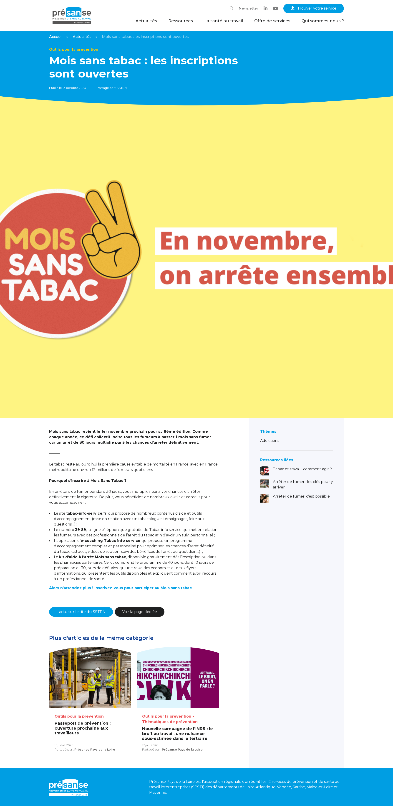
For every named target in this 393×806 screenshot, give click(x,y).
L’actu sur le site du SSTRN (81, 612)
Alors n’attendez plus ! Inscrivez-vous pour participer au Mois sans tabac (120, 588)
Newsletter (248, 8)
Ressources (180, 20)
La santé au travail (223, 20)
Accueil (55, 37)
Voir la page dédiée (139, 612)
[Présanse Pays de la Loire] (72, 15)
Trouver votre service (316, 8)
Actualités (146, 20)
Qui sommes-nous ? (323, 20)
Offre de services (272, 20)
